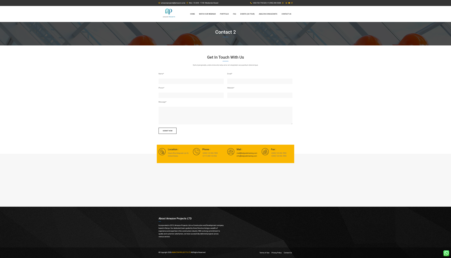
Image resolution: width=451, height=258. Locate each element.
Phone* (161, 88)
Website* (230, 88)
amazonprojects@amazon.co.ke (173, 3)
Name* (161, 74)
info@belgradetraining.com (247, 156)
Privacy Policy (277, 253)
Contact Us (288, 253)
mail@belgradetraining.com (247, 153)
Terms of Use (264, 253)
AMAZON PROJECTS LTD (181, 252)
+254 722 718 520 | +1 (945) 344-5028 (267, 3)
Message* (162, 102)
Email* (229, 74)
